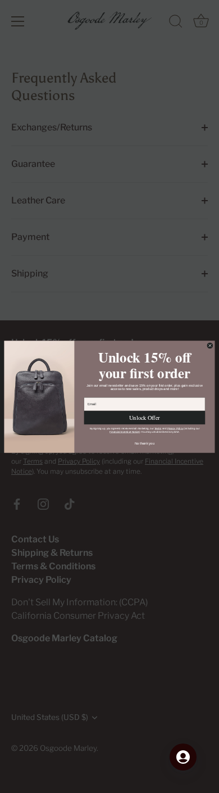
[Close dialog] (210, 345)
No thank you (144, 443)
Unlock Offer (144, 418)
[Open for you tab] (183, 757)
